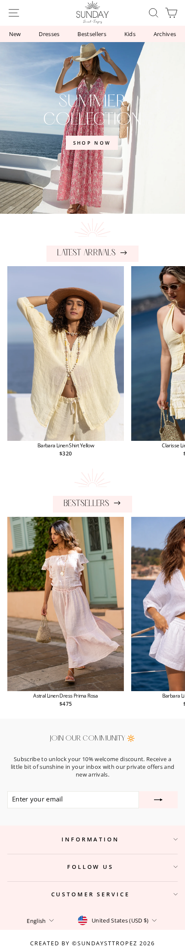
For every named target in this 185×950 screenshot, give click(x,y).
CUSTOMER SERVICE (90, 894)
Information (90, 839)
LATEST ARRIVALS (86, 253)
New (15, 34)
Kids (130, 34)
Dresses (49, 34)
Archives (165, 34)
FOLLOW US (90, 867)
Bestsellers (91, 34)
